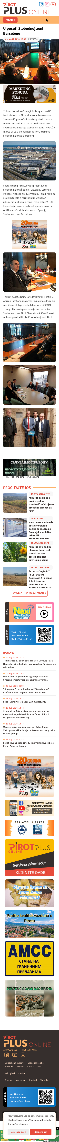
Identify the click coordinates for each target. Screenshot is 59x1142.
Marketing (45, 1080)
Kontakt (33, 1080)
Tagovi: (6, 476)
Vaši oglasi (10, 1073)
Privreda (10, 20)
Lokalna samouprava (15, 1063)
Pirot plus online (27, 8)
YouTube (14, 1055)
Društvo (20, 1066)
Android (44, 635)
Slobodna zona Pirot (19, 476)
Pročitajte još (17, 487)
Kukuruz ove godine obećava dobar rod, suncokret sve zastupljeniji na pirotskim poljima (40, 553)
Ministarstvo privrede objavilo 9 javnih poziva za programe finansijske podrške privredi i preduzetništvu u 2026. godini (41, 532)
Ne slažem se (18, 1132)
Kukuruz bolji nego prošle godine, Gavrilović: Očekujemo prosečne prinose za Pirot (41, 504)
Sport (39, 1066)
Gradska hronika (36, 1063)
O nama (8, 1080)
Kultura (30, 1066)
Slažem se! (40, 1132)
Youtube (53, 4)
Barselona (34, 476)
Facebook (41, 4)
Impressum (20, 1080)
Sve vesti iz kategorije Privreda (29, 593)
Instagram (47, 4)
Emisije (21, 1073)
